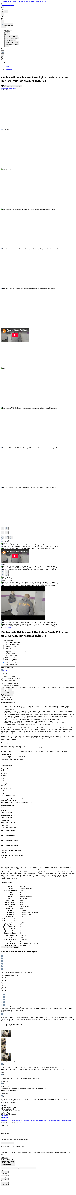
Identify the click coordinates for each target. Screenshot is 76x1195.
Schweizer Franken (11, 36)
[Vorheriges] (2, 528)
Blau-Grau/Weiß (9, 650)
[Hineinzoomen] (11, 537)
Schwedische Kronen (11, 38)
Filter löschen (5, 1184)
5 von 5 (5, 670)
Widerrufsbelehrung (28, 1120)
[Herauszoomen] (2, 537)
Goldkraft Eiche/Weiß (11, 653)
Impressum (4, 1120)
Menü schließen (8, 25)
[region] (38, 358)
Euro (7, 46)
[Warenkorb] (2, 19)
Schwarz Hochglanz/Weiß (12, 659)
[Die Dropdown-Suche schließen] (6, 11)
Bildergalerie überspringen (8, 88)
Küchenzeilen (7, 627)
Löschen (11, 1143)
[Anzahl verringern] (2, 689)
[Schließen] (1, 535)
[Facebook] (4, 1117)
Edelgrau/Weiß (19, 652)
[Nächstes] (7, 528)
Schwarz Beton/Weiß (11, 657)
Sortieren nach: (5, 1007)
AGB (9, 1120)
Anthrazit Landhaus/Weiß (11, 644)
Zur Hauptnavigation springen (37, 1)
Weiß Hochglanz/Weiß (11, 663)
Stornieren (4, 1143)
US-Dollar (8, 30)
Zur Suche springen (22, 1)
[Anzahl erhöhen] (10, 689)
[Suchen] (2, 12)
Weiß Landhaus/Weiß (11, 664)
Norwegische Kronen (11, 42)
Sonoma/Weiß (9, 661)
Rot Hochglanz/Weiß (11, 655)
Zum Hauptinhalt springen (8, 1)
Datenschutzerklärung (41, 1120)
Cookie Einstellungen (54, 1120)
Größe (3, 667)
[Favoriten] (2, 17)
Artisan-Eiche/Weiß (10, 646)
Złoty (7, 34)
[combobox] (9, 9)
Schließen (4, 1157)
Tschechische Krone (11, 44)
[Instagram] (4, 1115)
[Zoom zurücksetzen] (7, 537)
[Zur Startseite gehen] (7, 5)
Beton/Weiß (8, 648)
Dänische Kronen (10, 40)
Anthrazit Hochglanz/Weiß (12, 642)
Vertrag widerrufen (66, 1120)
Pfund (7, 32)
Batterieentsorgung (16, 1120)
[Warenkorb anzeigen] (2, 59)
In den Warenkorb (8, 693)
